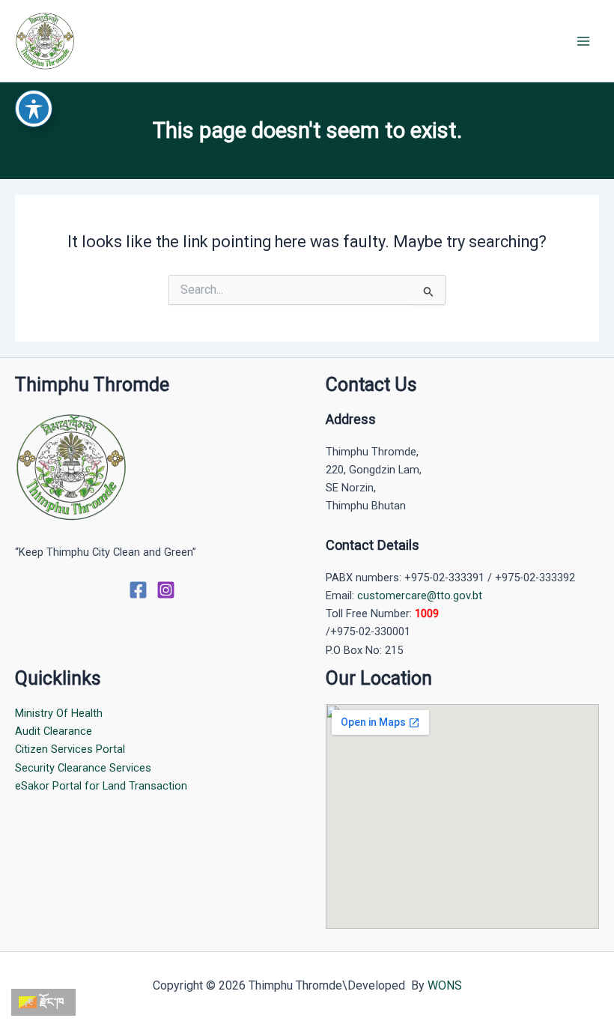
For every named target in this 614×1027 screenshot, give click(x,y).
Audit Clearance (53, 731)
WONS (445, 985)
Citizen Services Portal (70, 749)
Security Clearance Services (83, 768)
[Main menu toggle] (583, 41)
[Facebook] (138, 590)
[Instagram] (165, 590)
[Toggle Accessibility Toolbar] (34, 109)
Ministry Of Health (59, 713)
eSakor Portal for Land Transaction (101, 786)
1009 (427, 613)
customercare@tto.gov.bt (419, 595)
